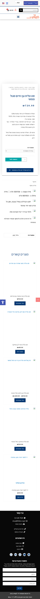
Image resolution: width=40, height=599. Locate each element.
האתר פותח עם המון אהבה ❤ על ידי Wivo (20, 597)
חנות (26, 87)
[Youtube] (24, 554)
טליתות (11, 87)
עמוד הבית (32, 87)
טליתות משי (31, 89)
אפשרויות (30, 147)
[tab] (20, 182)
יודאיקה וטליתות (19, 87)
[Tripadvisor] (15, 554)
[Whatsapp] (11, 554)
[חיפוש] (21, 10)
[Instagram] (20, 554)
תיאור (34, 182)
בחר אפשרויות (20, 303)
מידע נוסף (33, 185)
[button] (3, 302)
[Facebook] (28, 554)
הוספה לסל (13, 159)
